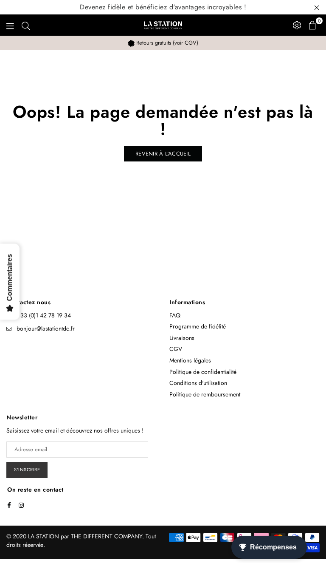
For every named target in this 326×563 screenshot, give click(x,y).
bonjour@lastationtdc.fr (46, 328)
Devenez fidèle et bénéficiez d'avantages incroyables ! (163, 7)
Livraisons (181, 338)
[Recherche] (26, 25)
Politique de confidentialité (202, 372)
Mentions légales (190, 360)
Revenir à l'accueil (163, 154)
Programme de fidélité (197, 326)
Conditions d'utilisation (198, 383)
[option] (163, 43)
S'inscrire (27, 469)
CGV (175, 349)
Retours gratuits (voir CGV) (166, 43)
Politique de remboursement (204, 394)
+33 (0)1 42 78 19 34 (44, 315)
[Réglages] (297, 25)
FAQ (174, 315)
